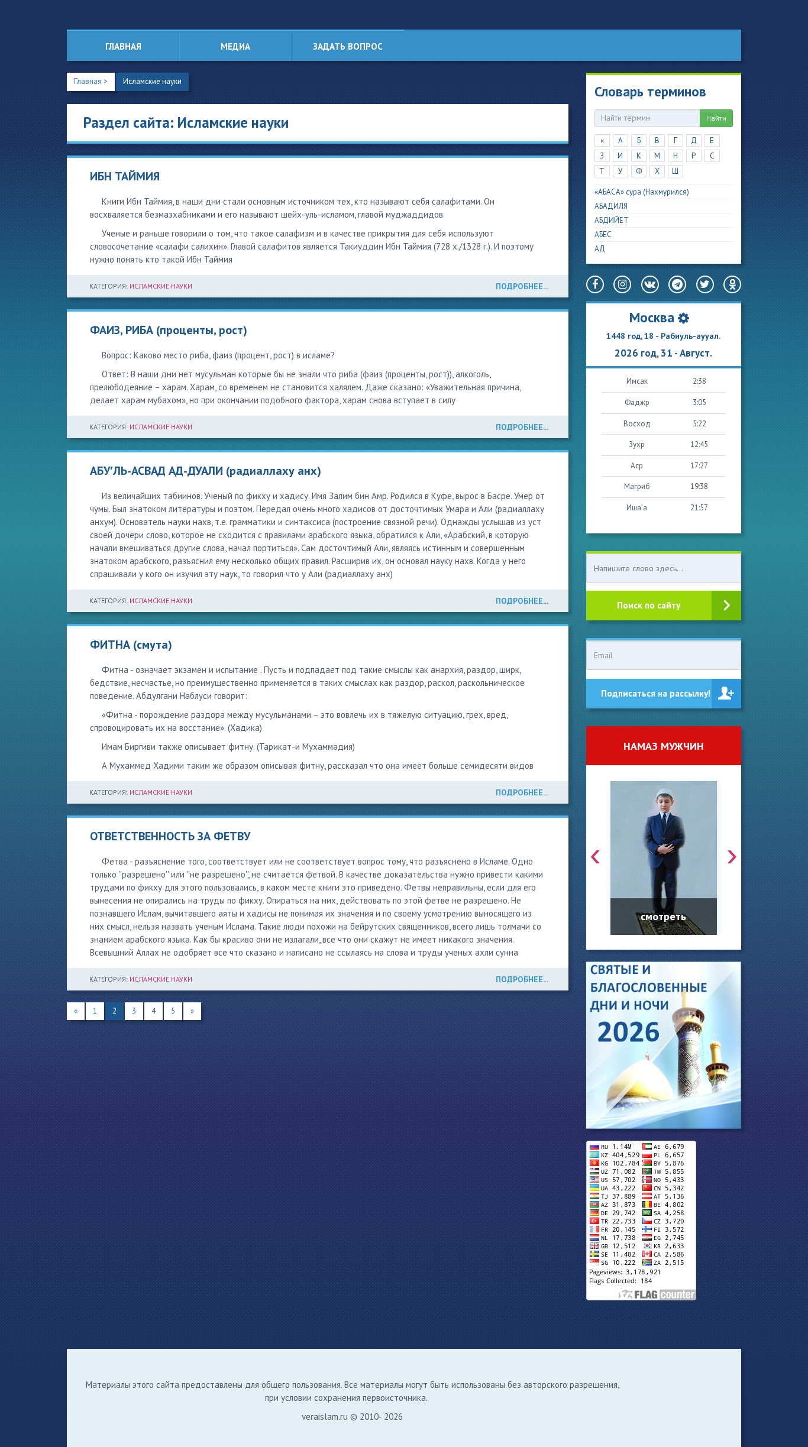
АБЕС (603, 234)
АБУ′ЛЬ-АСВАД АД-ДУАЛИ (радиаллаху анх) (205, 470)
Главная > (91, 81)
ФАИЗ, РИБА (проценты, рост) (168, 330)
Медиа (235, 46)
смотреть (663, 916)
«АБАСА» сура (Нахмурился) (641, 192)
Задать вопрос (348, 46)
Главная (123, 46)
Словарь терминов (650, 91)
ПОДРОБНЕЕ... (522, 286)
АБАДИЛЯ (611, 206)
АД (599, 249)
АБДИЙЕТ (611, 220)
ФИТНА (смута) (131, 644)
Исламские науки (152, 81)
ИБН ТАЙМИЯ (125, 176)
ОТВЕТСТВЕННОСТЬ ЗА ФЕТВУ (170, 836)
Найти (716, 118)
